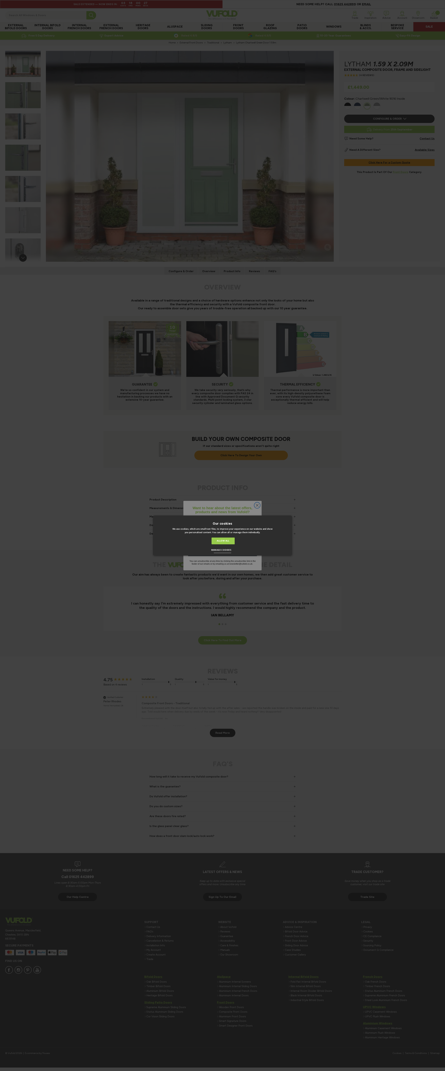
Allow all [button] (223, 540)
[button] (222, 550)
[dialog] (222, 535)
